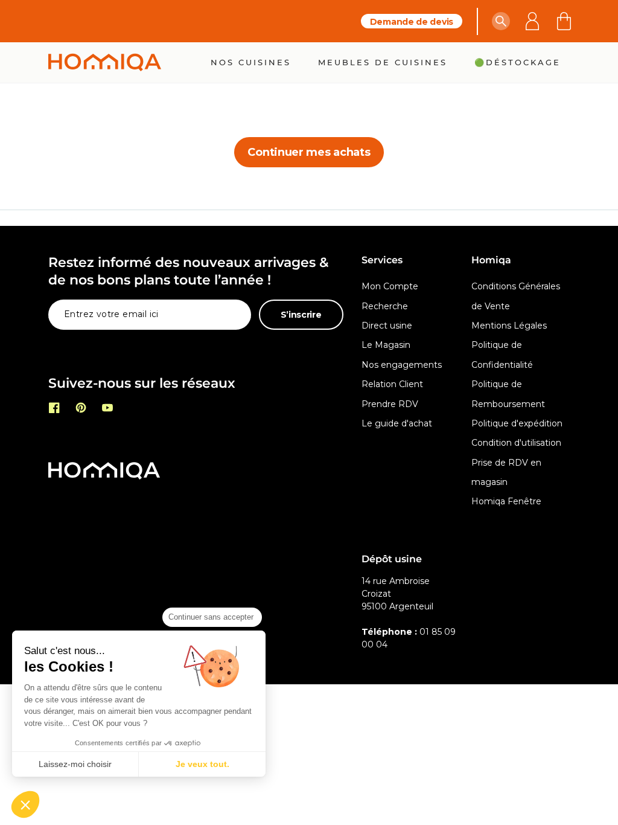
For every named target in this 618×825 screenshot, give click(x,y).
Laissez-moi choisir (75, 764)
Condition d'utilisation (516, 442)
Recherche (385, 306)
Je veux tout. (202, 764)
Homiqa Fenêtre (506, 501)
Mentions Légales (509, 325)
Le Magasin (386, 344)
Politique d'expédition (516, 423)
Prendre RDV (390, 404)
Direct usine (387, 325)
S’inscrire (301, 314)
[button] (501, 21)
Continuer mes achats (308, 152)
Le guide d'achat (397, 423)
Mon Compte (390, 286)
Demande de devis (411, 21)
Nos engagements (402, 364)
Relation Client (392, 384)
